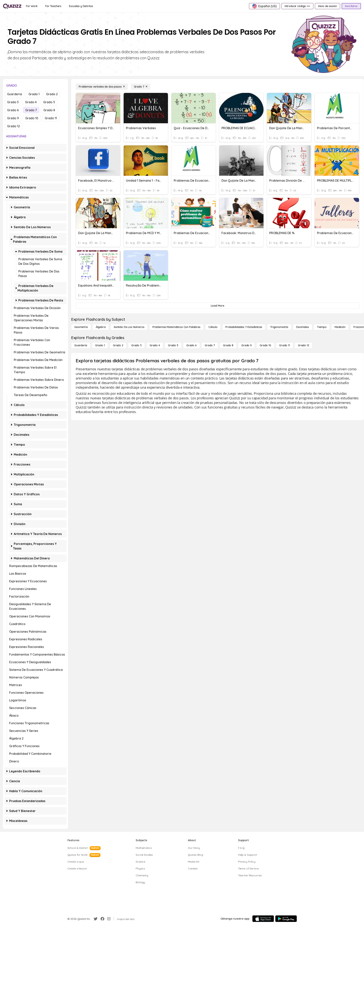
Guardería (14, 94)
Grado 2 (52, 94)
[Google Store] (286, 918)
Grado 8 (49, 110)
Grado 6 (13, 110)
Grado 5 (49, 102)
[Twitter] (95, 919)
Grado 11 (51, 118)
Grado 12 (13, 126)
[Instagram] (109, 919)
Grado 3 (13, 102)
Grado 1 (34, 94)
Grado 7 (31, 110)
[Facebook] (102, 919)
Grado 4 (31, 102)
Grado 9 (13, 118)
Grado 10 (31, 118)
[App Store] (263, 918)
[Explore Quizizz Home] (12, 6)
